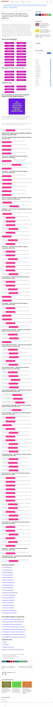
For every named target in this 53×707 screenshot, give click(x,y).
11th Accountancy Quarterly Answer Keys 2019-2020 (16, 654)
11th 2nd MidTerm (9, 74)
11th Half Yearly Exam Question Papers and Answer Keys (13, 621)
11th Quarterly (21, 71)
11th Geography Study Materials (8, 605)
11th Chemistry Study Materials (8, 582)
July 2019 (43, 78)
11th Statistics (21, 62)
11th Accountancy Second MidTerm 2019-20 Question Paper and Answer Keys (6, 690)
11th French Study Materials (7, 575)
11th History (21, 59)
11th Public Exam (21, 80)
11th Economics (9, 59)
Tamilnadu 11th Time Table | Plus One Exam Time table (12, 649)
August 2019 (43, 76)
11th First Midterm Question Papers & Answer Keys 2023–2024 (45, 36)
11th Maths (21, 45)
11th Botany (21, 51)
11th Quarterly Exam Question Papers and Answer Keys (12, 619)
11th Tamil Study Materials (7, 569)
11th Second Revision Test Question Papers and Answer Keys (14, 629)
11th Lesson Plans (21, 86)
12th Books (15, 7)
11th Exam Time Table (21, 89)
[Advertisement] (26, 705)
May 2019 (43, 81)
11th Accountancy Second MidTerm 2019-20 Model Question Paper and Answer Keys (16, 690)
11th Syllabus (9, 86)
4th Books (20, 5)
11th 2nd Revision (21, 77)
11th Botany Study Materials (7, 587)
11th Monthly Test (9, 89)
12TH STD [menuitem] (16, 1)
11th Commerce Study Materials (8, 597)
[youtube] (46, 15)
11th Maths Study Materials (7, 577)
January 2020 (43, 68)
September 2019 (43, 75)
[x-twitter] (8, 661)
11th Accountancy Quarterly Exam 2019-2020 (8, 655)
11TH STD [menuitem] (22, 1)
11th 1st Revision (9, 77)
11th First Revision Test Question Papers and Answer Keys (13, 626)
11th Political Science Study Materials (9, 612)
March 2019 (43, 85)
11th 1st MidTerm (9, 71)
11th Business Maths (9, 65)
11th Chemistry (21, 48)
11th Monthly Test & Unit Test (8, 647)
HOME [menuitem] (12, 1)
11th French (9, 45)
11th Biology (9, 51)
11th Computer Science (21, 54)
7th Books (34, 5)
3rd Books (15, 5)
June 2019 (43, 80)
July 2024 (43, 61)
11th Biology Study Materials (7, 585)
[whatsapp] (21, 661)
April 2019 (43, 83)
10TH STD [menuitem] (28, 1)
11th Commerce (21, 56)
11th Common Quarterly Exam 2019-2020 (8, 658)
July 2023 (43, 63)
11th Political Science (21, 65)
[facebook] (4, 661)
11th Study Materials (9, 92)
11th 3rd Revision (9, 80)
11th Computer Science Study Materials (9, 592)
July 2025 (43, 59)
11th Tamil (9, 43)
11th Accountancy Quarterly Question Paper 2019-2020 (10, 656)
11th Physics (9, 48)
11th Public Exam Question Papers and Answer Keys (12, 624)
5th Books (25, 5)
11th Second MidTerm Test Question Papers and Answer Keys (14, 636)
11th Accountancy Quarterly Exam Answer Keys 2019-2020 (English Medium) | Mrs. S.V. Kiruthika (26, 691)
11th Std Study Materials (7, 567)
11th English (21, 43)
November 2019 (43, 71)
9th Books (44, 5)
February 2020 (43, 66)
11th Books (10, 7)
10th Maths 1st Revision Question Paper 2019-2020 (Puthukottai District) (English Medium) (45, 25)
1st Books (5, 5)
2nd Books (10, 5)
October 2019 (43, 73)
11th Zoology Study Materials (8, 590)
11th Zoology (9, 54)
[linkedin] (17, 661)
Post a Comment (5, 701)
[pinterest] (12, 661)
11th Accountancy (9, 56)
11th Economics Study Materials (8, 600)
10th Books (5, 7)
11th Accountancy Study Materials (8, 595)
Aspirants (4, 20)
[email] (25, 661)
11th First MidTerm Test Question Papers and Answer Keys (13, 634)
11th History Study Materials (7, 602)
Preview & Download (10, 130)
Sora (5, 705)
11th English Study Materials (7, 572)
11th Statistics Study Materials (8, 607)
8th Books (39, 5)
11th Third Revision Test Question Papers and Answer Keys (13, 631)
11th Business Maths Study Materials (9, 610)
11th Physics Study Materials (7, 580)
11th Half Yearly (21, 74)
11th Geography (9, 62)
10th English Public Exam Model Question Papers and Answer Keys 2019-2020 (45, 31)
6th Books (29, 5)
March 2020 (43, 64)
